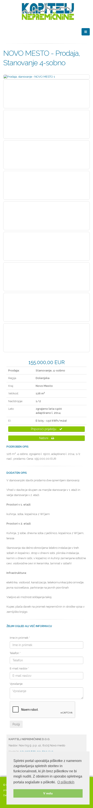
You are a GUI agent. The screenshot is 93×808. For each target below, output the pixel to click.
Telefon (15, 653)
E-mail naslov (19, 668)
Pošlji (16, 724)
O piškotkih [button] (65, 782)
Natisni (44, 438)
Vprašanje (16, 683)
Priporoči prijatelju (44, 429)
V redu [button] (48, 793)
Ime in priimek (20, 637)
